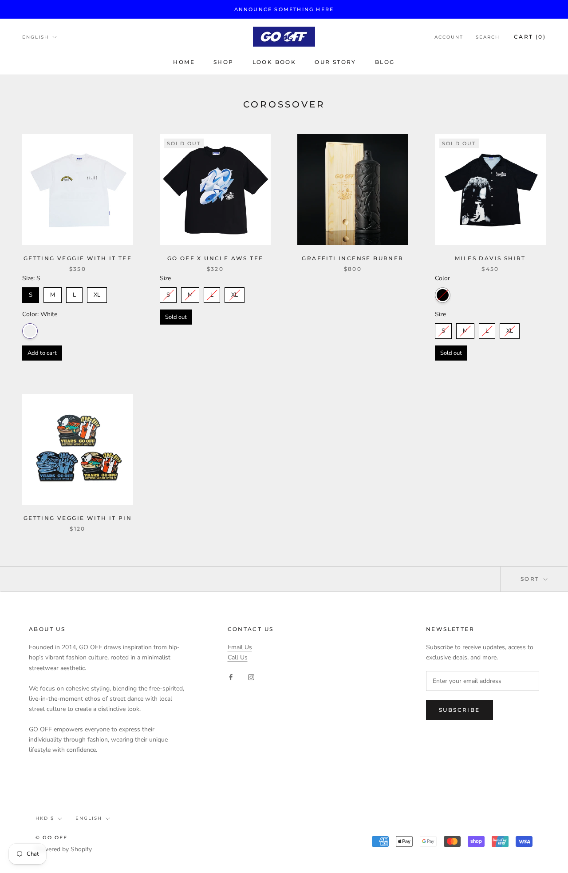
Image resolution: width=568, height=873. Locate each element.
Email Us (240, 647)
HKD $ (45, 818)
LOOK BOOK (274, 62)
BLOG (385, 62)
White (30, 331)
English (35, 37)
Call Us (238, 657)
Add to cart (42, 353)
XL (97, 293)
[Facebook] (231, 677)
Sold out (176, 317)
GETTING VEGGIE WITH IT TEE (78, 258)
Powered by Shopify (64, 849)
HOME (184, 62)
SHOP (223, 62)
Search (488, 37)
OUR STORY (335, 62)
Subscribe (459, 709)
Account (448, 37)
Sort (531, 578)
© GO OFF (52, 837)
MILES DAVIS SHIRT (490, 258)
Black (442, 295)
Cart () (530, 36)
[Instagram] (251, 677)
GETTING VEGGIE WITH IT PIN (78, 518)
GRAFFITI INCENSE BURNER (352, 258)
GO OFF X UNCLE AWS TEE (215, 258)
